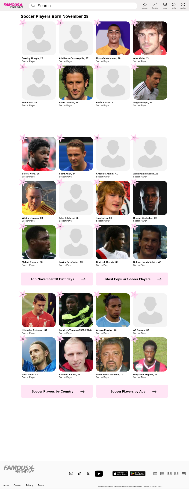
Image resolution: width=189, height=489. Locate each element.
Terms (41, 485)
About (6, 485)
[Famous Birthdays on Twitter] (88, 474)
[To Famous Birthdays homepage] (13, 5)
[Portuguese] (162, 473)
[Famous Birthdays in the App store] (120, 473)
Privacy (29, 485)
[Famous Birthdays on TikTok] (80, 474)
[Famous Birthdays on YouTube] (100, 473)
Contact (17, 485)
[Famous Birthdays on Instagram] (71, 474)
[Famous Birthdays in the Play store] (138, 473)
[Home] (31, 471)
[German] (184, 473)
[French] (169, 473)
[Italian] (176, 473)
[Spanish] (155, 473)
